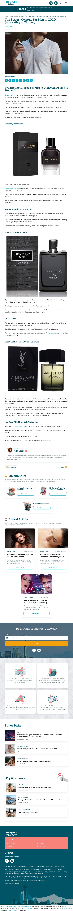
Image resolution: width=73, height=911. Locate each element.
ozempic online (13, 910)
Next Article (61, 467)
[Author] (26, 451)
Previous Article (12, 467)
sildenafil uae (65, 908)
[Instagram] (51, 3)
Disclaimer (40, 843)
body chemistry (52, 333)
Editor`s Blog (41, 846)
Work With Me (11, 843)
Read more (24, 494)
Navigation (10, 846)
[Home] (11, 3)
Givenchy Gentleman (12, 188)
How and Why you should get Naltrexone (19, 906)
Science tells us (10, 95)
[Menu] (66, 3)
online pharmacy (28, 908)
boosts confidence (20, 426)
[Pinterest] (56, 3)
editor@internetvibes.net (12, 856)
